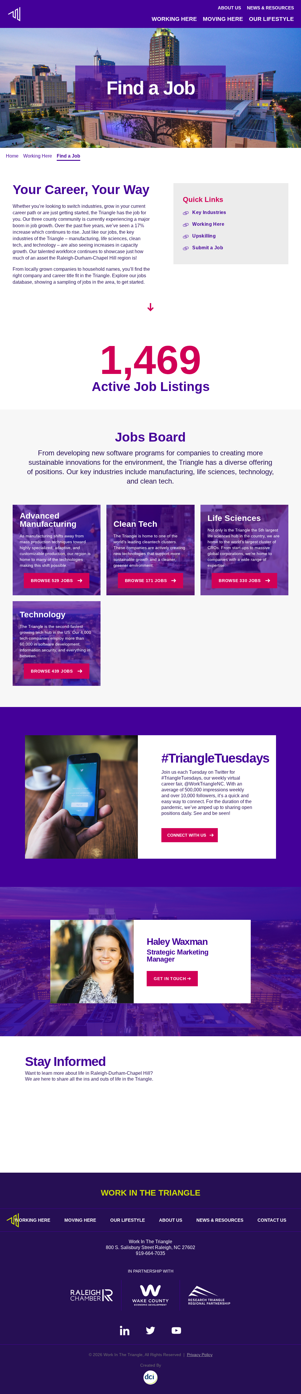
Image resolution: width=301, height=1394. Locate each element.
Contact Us (271, 1220)
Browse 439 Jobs (52, 671)
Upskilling (204, 235)
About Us (229, 7)
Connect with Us (186, 835)
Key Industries (209, 212)
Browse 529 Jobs (52, 580)
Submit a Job (207, 247)
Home (12, 155)
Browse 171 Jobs (146, 580)
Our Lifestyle (271, 19)
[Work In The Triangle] (14, 14)
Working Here (174, 19)
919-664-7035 (150, 1253)
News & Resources (270, 7)
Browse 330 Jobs (240, 580)
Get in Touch (170, 978)
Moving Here (223, 19)
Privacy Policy (200, 1354)
